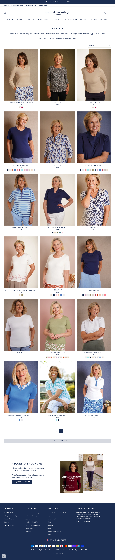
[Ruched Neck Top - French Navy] (7, 170)
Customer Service (30, 5)
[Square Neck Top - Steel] (59, 357)
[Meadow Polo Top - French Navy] (59, 420)
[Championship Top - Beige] (102, 357)
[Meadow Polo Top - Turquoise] (56, 420)
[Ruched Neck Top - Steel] (34, 170)
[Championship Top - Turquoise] (88, 357)
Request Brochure (99, 19)
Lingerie (57, 19)
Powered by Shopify (57, 553)
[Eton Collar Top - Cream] (107, 170)
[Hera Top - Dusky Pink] (56, 295)
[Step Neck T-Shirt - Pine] (57, 232)
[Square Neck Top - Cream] (54, 357)
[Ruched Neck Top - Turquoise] (22, 170)
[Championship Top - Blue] (100, 357)
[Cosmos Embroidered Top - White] (22, 420)
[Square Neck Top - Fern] (46, 357)
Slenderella (51, 525)
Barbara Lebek (52, 519)
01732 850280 (42, 5)
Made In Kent (71, 19)
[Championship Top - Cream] (93, 357)
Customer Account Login (33, 513)
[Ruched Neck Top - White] (10, 170)
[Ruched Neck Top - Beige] (29, 170)
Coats (31, 19)
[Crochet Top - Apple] (102, 295)
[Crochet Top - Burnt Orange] (98, 295)
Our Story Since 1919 (32, 522)
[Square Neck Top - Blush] (66, 357)
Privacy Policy (30, 528)
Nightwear (43, 19)
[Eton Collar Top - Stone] (105, 170)
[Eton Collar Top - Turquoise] (88, 170)
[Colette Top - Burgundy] (95, 107)
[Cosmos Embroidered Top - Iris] (20, 420)
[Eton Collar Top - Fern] (93, 170)
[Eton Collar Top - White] (83, 170)
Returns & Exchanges (17, 5)
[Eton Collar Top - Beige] (90, 170)
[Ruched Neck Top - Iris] (15, 170)
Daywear (20, 19)
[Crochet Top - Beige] (93, 295)
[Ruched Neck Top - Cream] (32, 170)
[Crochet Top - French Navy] (83, 295)
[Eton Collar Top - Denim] (95, 170)
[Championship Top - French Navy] (90, 357)
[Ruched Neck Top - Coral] (17, 170)
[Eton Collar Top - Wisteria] (98, 170)
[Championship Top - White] (85, 357)
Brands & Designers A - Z (55, 531)
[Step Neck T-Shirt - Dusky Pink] (62, 232)
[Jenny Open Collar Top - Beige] (20, 107)
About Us (6, 5)
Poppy (49, 516)
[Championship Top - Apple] (98, 357)
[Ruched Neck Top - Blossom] (24, 170)
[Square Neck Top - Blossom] (49, 357)
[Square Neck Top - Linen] (68, 357)
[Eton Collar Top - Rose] (102, 170)
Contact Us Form (9, 519)
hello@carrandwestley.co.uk (12, 516)
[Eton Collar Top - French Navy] (81, 170)
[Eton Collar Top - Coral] (85, 170)
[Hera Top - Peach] (59, 295)
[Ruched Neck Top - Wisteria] (27, 170)
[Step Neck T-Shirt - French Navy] (52, 232)
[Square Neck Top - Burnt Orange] (63, 357)
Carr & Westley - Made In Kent (57, 513)
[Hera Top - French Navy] (54, 295)
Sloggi (49, 528)
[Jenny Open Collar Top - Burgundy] (22, 107)
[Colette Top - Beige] (93, 107)
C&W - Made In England (33, 525)
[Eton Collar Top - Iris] (100, 170)
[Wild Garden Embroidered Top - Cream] (20, 295)
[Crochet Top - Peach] (100, 295)
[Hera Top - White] (63, 295)
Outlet (49, 534)
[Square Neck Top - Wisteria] (56, 357)
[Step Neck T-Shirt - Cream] (55, 232)
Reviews (28, 531)
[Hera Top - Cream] (51, 295)
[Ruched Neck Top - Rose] (20, 170)
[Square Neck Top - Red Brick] (51, 357)
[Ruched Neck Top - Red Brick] (12, 170)
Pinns (49, 522)
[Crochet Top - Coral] (105, 295)
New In (10, 19)
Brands (83, 19)
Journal (28, 519)
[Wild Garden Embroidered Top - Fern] (22, 295)
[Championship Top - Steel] (95, 357)
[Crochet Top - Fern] (90, 295)
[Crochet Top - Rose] (95, 295)
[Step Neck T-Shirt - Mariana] (60, 232)
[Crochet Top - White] (88, 295)
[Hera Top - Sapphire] (61, 295)
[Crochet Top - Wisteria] (85, 295)
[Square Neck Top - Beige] (61, 357)
